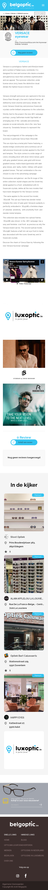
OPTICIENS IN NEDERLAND (32, 850)
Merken (14, 13)
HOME (6, 840)
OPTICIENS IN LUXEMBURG (32, 856)
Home (8, 13)
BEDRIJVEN (9, 856)
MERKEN (7, 850)
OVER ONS (8, 861)
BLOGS (24, 840)
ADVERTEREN (26, 845)
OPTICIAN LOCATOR (12, 845)
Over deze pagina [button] (39, 13)
